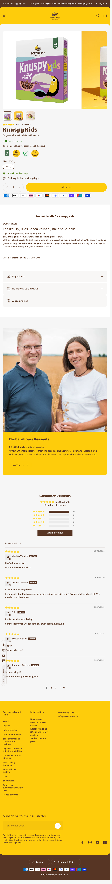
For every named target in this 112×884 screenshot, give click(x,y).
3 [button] (55, 687)
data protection (10, 730)
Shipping (19, 146)
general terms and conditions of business (11, 741)
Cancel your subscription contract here (13, 788)
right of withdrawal (12, 734)
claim (5, 776)
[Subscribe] (58, 826)
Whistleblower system (10, 770)
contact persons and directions (12, 756)
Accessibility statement (9, 763)
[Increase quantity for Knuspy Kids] (20, 187)
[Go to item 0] (7, 115)
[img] (12, 551)
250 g (8, 166)
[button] (3, 675)
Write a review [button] (55, 532)
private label (9, 781)
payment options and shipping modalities (13, 749)
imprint (6, 725)
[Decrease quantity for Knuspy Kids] (6, 187)
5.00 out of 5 (62, 502)
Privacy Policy (15, 842)
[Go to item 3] (30, 115)
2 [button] (51, 687)
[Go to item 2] (18, 115)
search (6, 721)
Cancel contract (10, 795)
